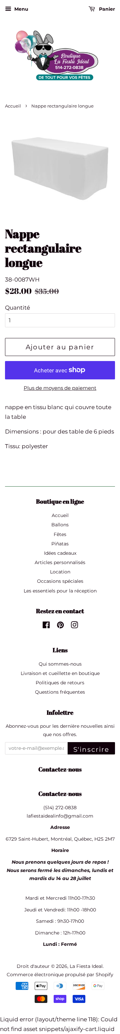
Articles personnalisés (60, 562)
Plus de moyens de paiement (60, 388)
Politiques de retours (60, 683)
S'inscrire (91, 749)
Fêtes (60, 534)
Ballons (60, 525)
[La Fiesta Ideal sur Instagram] (74, 626)
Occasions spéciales (60, 581)
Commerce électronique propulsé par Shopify (60, 975)
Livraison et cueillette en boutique (60, 673)
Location (60, 572)
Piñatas (60, 544)
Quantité (17, 307)
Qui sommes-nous (60, 664)
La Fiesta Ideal (86, 966)
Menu (20, 9)
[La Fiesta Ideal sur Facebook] (46, 626)
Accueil (13, 106)
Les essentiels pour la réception (60, 591)
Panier (106, 9)
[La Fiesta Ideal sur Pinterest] (60, 626)
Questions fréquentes (60, 692)
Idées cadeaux (60, 553)
